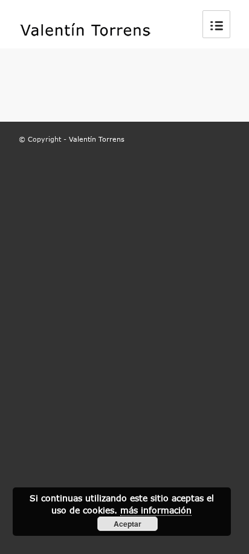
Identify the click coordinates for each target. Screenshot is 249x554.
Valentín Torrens (96, 139)
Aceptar (127, 523)
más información (156, 510)
